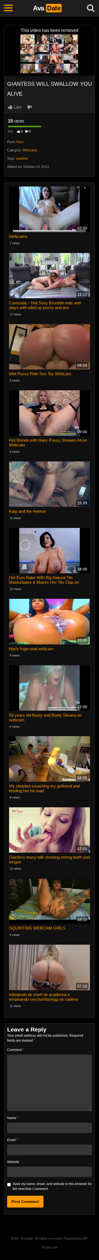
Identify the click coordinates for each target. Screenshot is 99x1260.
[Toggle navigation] (8, 8)
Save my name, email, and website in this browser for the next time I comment (52, 1186)
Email (12, 1140)
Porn (20, 142)
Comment (15, 1050)
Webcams (30, 150)
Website (13, 1162)
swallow (22, 158)
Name (12, 1118)
